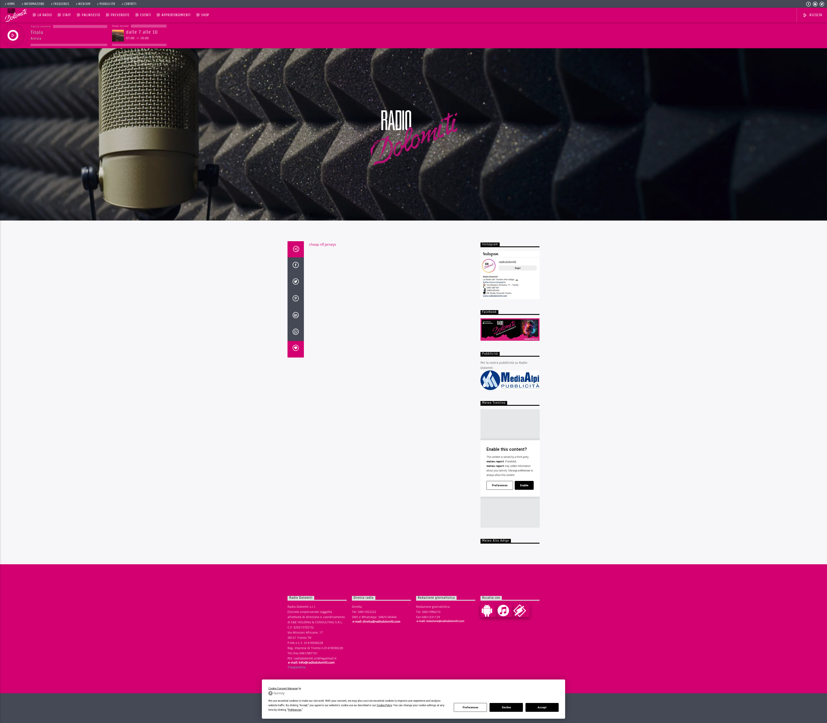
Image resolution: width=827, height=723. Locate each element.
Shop (205, 15)
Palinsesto (91, 15)
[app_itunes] (505, 610)
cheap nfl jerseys (322, 244)
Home (11, 4)
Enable (524, 485)
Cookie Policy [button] (384, 705)
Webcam (84, 4)
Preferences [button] (295, 709)
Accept (542, 707)
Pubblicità (107, 4)
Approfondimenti (176, 15)
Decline (506, 707)
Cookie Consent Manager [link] (283, 688)
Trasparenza (297, 667)
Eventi (145, 15)
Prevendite (120, 15)
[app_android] (488, 610)
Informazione (34, 4)
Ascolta (815, 15)
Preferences (470, 707)
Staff (66, 15)
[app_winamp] (521, 610)
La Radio (44, 15)
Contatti (130, 4)
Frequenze (61, 4)
